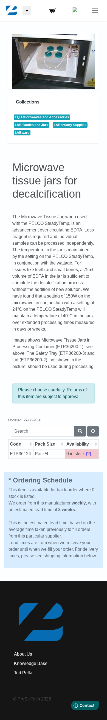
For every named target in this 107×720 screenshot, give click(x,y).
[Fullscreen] (93, 431)
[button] (53, 10)
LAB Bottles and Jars (31, 125)
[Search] (80, 431)
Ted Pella (23, 672)
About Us (23, 654)
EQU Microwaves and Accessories (42, 117)
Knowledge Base (30, 663)
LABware (22, 133)
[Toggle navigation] (95, 10)
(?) (88, 453)
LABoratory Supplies (70, 125)
